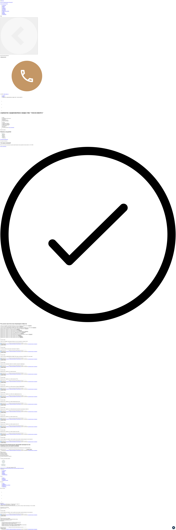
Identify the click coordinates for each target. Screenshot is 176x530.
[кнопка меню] (19, 35)
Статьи (3, 483)
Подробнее (29, 325)
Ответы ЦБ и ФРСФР (5, 11)
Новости (3, 12)
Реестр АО (4, 10)
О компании (4, 5)
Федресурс (4, 8)
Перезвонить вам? (3, 57)
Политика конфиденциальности (19, 468)
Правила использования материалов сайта (7, 468)
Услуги (3, 472)
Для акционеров (4, 474)
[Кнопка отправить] (9, 508)
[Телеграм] (3, 101)
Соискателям (4, 14)
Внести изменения (3, 146)
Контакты (3, 13)
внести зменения (11, 127)
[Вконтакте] (3, 107)
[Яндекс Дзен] (3, 110)
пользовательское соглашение (32, 351)
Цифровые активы (5, 480)
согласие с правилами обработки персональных (13, 351)
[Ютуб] (3, 104)
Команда (3, 6)
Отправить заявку (3, 352)
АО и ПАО (4, 9)
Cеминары (4, 484)
